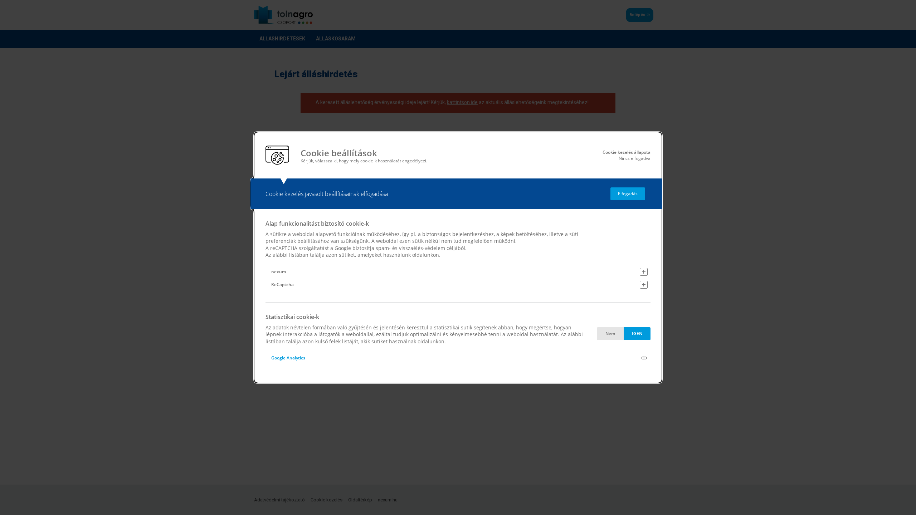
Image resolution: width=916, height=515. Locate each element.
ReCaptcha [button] (282, 284)
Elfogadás (628, 194)
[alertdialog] (458, 257)
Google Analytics (288, 358)
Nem (610, 333)
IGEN (637, 333)
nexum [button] (278, 272)
